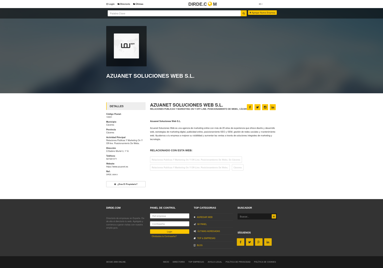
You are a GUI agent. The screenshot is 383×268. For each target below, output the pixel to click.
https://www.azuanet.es (117, 166)
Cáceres (238, 167)
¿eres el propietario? (127, 184)
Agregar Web (204, 217)
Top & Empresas (206, 238)
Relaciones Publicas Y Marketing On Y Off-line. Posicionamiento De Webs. (190, 167)
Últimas (139, 3)
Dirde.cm (202, 4)
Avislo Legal (215, 262)
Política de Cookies (265, 262)
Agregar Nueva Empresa (263, 12)
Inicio (166, 262)
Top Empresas (196, 262)
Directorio (125, 3)
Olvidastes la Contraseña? (164, 236)
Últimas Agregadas (208, 231)
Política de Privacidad (238, 262)
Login (111, 3)
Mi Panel (202, 224)
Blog (200, 245)
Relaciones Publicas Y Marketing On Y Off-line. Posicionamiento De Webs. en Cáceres (196, 159)
